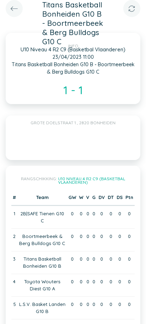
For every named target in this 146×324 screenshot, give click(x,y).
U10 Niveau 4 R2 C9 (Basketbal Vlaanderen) (91, 180)
